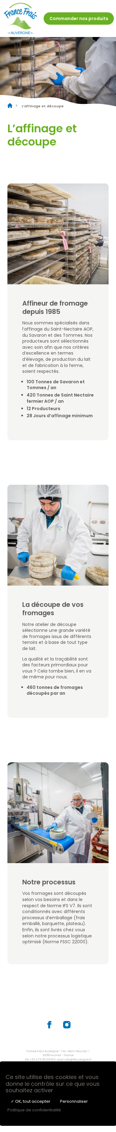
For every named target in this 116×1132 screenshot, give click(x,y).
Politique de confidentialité (34, 1110)
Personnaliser (74, 1101)
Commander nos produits (78, 18)
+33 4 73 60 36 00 (41, 1059)
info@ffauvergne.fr (78, 1059)
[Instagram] (67, 1027)
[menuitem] (78, 18)
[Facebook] (49, 1027)
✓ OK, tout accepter (30, 1101)
